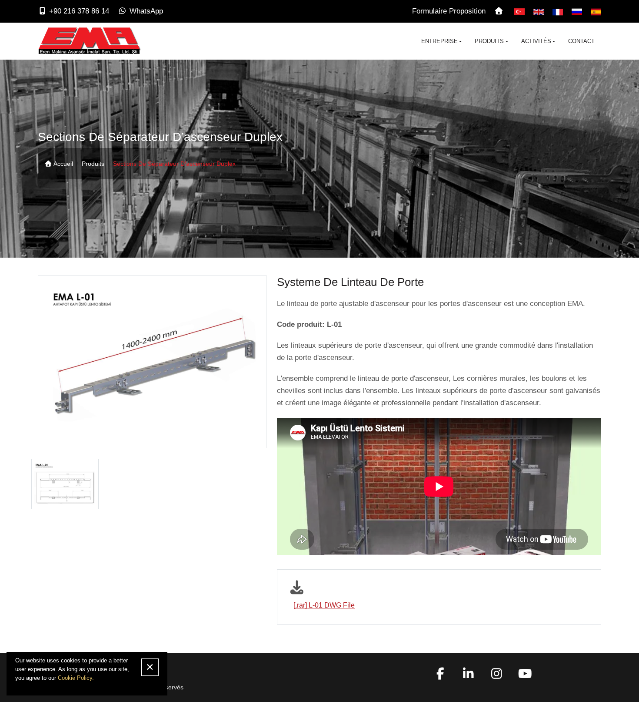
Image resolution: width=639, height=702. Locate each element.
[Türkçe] (519, 11)
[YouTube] (525, 676)
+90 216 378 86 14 (79, 11)
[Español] (596, 11)
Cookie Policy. (76, 678)
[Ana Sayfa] (500, 11)
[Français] (557, 11)
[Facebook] (440, 676)
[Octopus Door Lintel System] (65, 484)
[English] (538, 11)
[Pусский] (577, 11)
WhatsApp (146, 11)
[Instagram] (497, 676)
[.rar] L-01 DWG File (324, 605)
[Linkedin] (468, 676)
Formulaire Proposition (449, 11)
